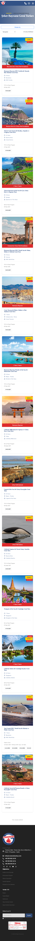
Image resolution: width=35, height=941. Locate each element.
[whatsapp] (16, 866)
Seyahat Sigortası (6, 881)
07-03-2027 (8, 150)
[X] (10, 866)
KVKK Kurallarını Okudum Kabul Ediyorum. (13, 918)
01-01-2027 (29, 748)
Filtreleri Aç (17, 27)
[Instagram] (4, 866)
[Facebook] (7, 866)
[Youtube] (13, 866)
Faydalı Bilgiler (6, 895)
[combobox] (8, 31)
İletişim (4, 892)
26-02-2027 (8, 569)
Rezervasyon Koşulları (8, 875)
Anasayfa (8, 13)
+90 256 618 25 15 (10, 863)
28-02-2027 (8, 449)
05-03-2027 (8, 90)
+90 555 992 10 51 (10, 861)
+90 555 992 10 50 (10, 858)
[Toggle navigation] (33, 3)
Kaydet (29, 915)
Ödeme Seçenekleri (7, 878)
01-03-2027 (8, 688)
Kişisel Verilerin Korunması (8, 905)
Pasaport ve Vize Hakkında (9, 884)
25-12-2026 (22, 748)
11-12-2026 (7, 748)
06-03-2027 (8, 270)
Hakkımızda (5, 898)
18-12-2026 (14, 748)
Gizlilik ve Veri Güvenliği (8, 872)
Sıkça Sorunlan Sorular (8, 902)
